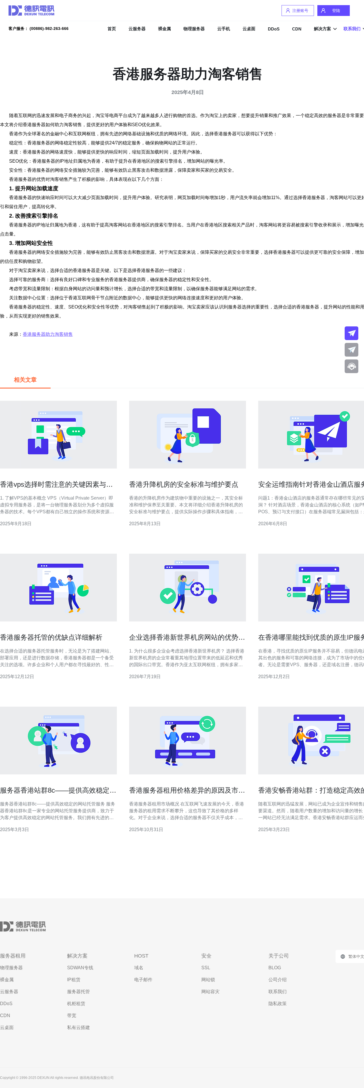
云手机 (223, 28)
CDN (296, 28)
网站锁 (208, 979)
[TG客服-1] (351, 333)
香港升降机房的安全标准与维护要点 (183, 484)
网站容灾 (210, 991)
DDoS (274, 28)
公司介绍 (277, 979)
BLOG (274, 967)
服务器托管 (78, 991)
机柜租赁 (76, 1003)
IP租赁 (73, 979)
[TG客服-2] (351, 350)
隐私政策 (277, 1003)
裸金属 (164, 28)
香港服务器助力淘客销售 (48, 334)
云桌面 (249, 28)
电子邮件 (143, 979)
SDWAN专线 (80, 967)
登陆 (336, 10)
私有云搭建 (78, 1027)
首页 (111, 28)
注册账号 (300, 10)
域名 (138, 967)
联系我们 (277, 991)
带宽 (71, 1015)
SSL (205, 967)
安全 (206, 956)
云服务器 (137, 28)
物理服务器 (194, 28)
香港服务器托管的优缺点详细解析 (51, 637)
